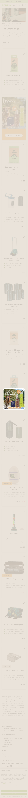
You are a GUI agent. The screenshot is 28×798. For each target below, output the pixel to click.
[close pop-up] (23, 390)
